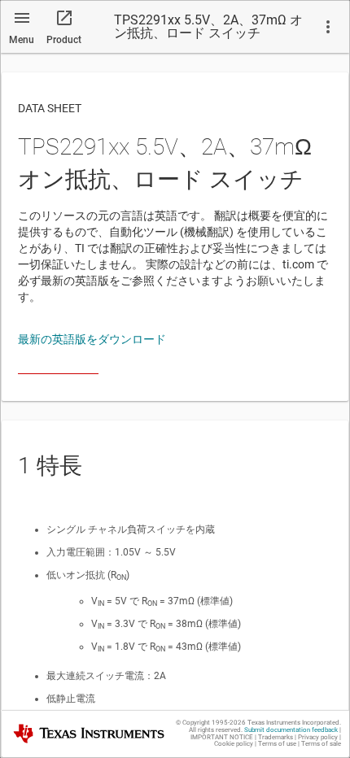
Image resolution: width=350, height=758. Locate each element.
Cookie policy (233, 743)
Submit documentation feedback (291, 730)
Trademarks (275, 737)
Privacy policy (318, 737)
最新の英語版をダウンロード (92, 339)
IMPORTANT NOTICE (221, 737)
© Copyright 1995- (211, 722)
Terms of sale (321, 743)
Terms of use (277, 743)
